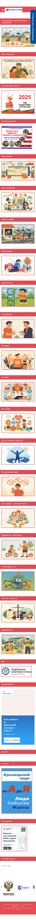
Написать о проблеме (12, 740)
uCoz (18, 912)
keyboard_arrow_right (34, 886)
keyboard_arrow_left (1, 886)
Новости (5, 866)
